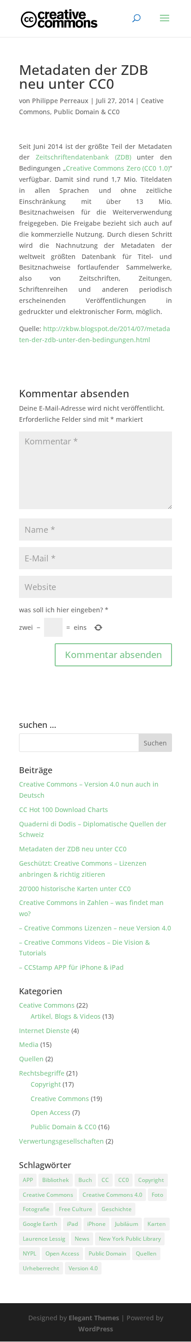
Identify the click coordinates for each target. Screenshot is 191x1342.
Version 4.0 (83, 1268)
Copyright (46, 1084)
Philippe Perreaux (60, 100)
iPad (72, 1224)
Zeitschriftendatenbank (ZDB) (83, 157)
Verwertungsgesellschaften (61, 1141)
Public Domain (108, 1253)
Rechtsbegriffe (41, 1073)
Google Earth (40, 1224)
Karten (156, 1224)
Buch (85, 1180)
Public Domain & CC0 (87, 111)
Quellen (31, 1058)
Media (28, 1044)
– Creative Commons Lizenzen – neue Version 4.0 (95, 927)
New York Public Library (130, 1239)
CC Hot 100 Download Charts (63, 809)
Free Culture (75, 1209)
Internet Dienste (44, 1030)
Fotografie (36, 1209)
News (82, 1239)
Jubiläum (126, 1224)
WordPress (95, 1328)
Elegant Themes (94, 1317)
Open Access (50, 1112)
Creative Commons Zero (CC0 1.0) (118, 168)
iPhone (96, 1224)
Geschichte (117, 1209)
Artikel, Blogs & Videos (66, 1016)
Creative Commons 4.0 (112, 1195)
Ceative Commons (47, 1005)
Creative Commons (60, 1098)
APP (28, 1180)
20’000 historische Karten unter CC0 (75, 888)
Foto (157, 1195)
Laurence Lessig (44, 1239)
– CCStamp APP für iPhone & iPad (71, 967)
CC (105, 1180)
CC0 (123, 1180)
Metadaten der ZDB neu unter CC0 (73, 848)
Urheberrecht (41, 1268)
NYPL (29, 1253)
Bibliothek (55, 1180)
